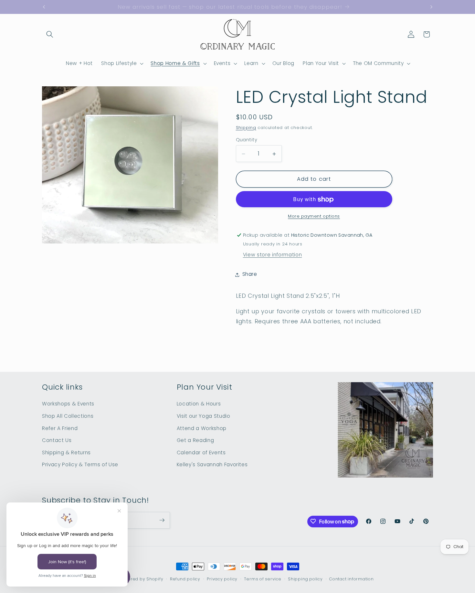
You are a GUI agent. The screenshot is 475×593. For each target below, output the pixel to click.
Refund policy (185, 579)
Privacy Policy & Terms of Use (80, 464)
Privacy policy (222, 579)
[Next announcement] (431, 7)
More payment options (314, 216)
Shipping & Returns (66, 452)
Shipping (246, 127)
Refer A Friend (60, 428)
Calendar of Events (201, 452)
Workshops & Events (68, 403)
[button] (50, 34)
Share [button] (249, 274)
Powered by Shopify (141, 579)
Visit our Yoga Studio (203, 416)
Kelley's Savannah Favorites (212, 464)
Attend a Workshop (202, 428)
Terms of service (262, 579)
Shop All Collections (67, 416)
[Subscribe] (162, 520)
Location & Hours (199, 403)
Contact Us (57, 440)
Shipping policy (305, 579)
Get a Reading (195, 440)
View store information (272, 255)
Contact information (351, 579)
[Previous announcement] (44, 7)
